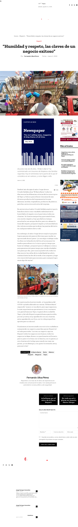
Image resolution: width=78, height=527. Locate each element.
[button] (54, 29)
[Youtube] (77, 5)
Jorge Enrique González (23, 490)
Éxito (45, 352)
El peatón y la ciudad (26, 512)
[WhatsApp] (44, 63)
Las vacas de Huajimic (26, 501)
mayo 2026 (61, 495)
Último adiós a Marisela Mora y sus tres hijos (46, 507)
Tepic (45, 355)
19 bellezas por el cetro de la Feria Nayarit (48, 400)
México (51, 352)
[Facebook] (69, 5)
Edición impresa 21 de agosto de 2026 (47, 496)
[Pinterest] (39, 63)
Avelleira (30, 515)
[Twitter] (74, 5)
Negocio (38, 355)
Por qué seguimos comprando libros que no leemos (68, 166)
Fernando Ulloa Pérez (31, 56)
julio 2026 (61, 489)
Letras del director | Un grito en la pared (25, 484)
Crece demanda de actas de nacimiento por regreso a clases (46, 491)
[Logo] (45, 19)
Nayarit (22, 36)
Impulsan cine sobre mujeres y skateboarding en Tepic (68, 154)
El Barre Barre (36, 352)
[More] (48, 63)
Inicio (16, 36)
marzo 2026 (62, 501)
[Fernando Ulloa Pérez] (38, 369)
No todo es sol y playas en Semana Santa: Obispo (68, 400)
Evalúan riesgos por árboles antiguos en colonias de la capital (68, 172)
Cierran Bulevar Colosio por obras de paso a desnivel (46, 501)
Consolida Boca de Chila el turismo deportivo (46, 485)
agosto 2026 (62, 486)
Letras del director (21, 488)
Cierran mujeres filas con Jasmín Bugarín (68, 160)
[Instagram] (72, 5)
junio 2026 (61, 492)
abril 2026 (61, 498)
